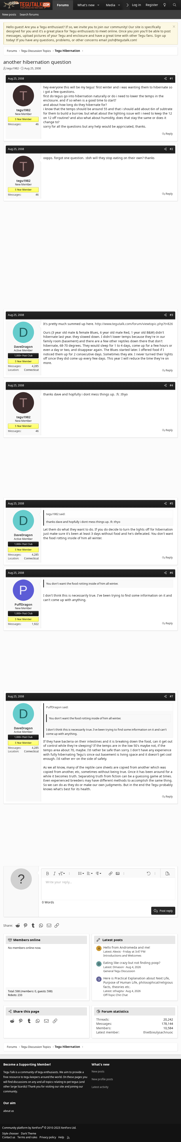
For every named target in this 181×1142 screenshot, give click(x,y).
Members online (26, 940)
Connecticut (31, 370)
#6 (171, 573)
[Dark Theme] (164, 5)
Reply (169, 134)
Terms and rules (27, 1137)
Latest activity (100, 1087)
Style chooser (10, 1133)
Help (61, 1137)
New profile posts (102, 1079)
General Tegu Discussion (119, 971)
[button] (98, 5)
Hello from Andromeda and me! (126, 947)
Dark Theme (28, 1133)
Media (110, 5)
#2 (171, 149)
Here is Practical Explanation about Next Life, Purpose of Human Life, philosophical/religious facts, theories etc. (138, 982)
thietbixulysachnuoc (158, 1032)
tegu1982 (12, 68)
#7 (171, 696)
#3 (171, 315)
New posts (9, 14)
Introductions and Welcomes (122, 955)
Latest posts (112, 940)
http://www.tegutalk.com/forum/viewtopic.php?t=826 (134, 324)
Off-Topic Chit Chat (115, 995)
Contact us (8, 1137)
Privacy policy (48, 1137)
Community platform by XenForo (39, 1128)
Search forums (29, 14)
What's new (85, 5)
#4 (171, 385)
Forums (63, 5)
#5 (171, 503)
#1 (171, 78)
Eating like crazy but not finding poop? (131, 963)
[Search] (174, 5)
